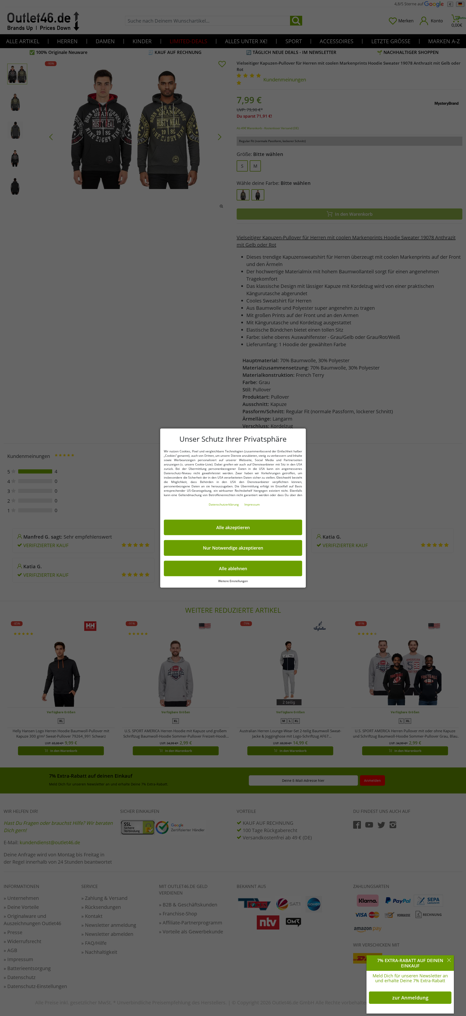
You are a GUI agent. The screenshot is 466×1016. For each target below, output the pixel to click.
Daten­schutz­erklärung (224, 504)
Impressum (252, 504)
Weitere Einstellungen (233, 581)
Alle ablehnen (233, 568)
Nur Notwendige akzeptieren (233, 548)
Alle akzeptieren (233, 527)
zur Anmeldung (410, 997)
